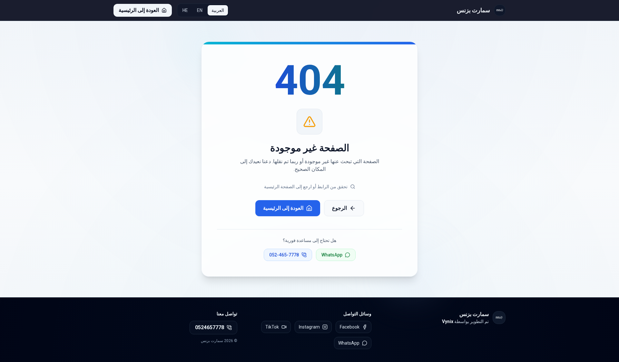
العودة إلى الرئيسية (283, 208)
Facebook (349, 327)
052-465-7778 (284, 254)
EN (199, 10)
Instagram (309, 327)
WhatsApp (331, 254)
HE (185, 10)
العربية (217, 10)
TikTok (272, 327)
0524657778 (209, 327)
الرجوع (339, 208)
